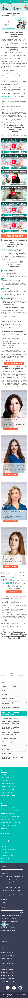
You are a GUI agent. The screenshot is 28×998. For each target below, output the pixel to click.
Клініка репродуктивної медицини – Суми (13, 895)
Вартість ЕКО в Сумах (7, 972)
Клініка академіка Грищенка (17, 994)
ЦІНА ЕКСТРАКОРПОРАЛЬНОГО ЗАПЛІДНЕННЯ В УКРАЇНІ (14, 236)
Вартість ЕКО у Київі (6, 961)
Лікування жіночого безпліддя (9, 918)
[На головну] (6, 4)
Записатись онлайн (9, 686)
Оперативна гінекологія (7, 927)
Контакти (5, 749)
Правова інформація (7, 855)
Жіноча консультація (6, 936)
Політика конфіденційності (8, 841)
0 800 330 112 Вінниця (7, 798)
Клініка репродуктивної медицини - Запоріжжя (10, 722)
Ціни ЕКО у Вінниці (18, 675)
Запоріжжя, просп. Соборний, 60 (10, 822)
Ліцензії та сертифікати (7, 843)
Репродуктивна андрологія (8, 924)
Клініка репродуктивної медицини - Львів (10, 708)
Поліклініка (4, 941)
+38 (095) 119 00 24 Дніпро (8, 783)
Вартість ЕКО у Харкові (7, 969)
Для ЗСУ (3, 861)
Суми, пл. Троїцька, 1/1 (7, 819)
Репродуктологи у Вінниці (10, 718)
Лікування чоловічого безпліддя (9, 921)
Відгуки (4, 746)
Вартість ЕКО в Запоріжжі (8, 978)
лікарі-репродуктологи (7, 378)
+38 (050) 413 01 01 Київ (7, 780)
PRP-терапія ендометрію (8, 933)
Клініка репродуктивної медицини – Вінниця (10, 713)
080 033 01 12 (4, 775)
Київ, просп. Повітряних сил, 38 (9, 813)
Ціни (3, 683)
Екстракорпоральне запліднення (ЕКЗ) (12, 912)
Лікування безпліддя (9, 738)
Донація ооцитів (5, 938)
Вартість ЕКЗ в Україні (7, 952)
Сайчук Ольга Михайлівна (8, 583)
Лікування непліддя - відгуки (8, 849)
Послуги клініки (8, 698)
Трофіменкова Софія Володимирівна (11, 578)
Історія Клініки (4, 852)
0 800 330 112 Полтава (7, 792)
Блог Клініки (4, 846)
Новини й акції (5, 838)
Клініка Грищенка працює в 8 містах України (12, 758)
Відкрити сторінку (10, 429)
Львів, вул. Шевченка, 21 (7, 808)
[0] (8, 989)
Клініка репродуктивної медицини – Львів (12, 879)
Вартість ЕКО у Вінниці (7, 966)
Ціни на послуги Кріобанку (8, 981)
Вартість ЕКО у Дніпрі (7, 964)
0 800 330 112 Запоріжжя (7, 789)
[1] (14, 989)
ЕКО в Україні (10, 96)
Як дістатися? (4, 828)
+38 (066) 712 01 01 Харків (8, 795)
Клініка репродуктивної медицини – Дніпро (10, 733)
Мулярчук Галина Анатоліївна (9, 575)
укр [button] (24, 1)
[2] (20, 989)
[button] (26, 5)
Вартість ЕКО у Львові (6, 958)
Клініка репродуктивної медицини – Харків (10, 728)
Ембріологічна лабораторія (8, 930)
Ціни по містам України (7, 955)
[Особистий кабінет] (10, 1)
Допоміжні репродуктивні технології (11, 915)
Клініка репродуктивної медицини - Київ (10, 702)
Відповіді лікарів (5, 858)
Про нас (5, 694)
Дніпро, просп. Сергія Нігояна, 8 (10, 816)
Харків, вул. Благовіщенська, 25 (9, 811)
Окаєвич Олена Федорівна (8, 580)
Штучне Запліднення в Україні (14, 996)
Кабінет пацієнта (8, 753)
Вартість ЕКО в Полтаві (7, 975)
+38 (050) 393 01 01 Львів (7, 778)
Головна (5, 690)
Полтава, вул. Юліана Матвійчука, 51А (11, 825)
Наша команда (7, 742)
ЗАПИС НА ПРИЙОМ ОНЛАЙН (14, 363)
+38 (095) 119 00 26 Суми (8, 786)
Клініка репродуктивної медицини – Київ (12, 876)
